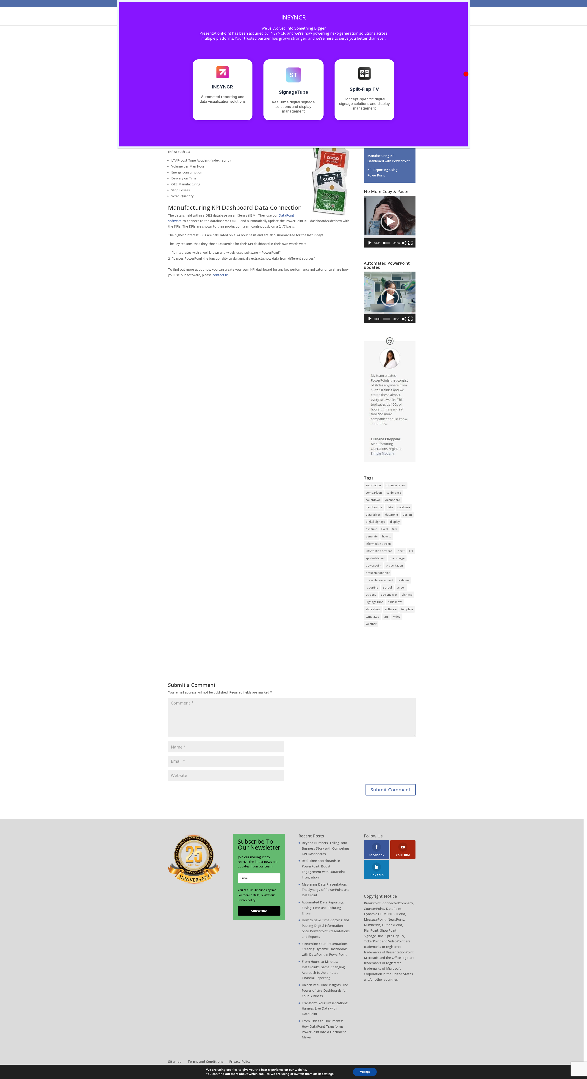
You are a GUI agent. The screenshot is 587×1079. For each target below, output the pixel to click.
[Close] (465, 74)
